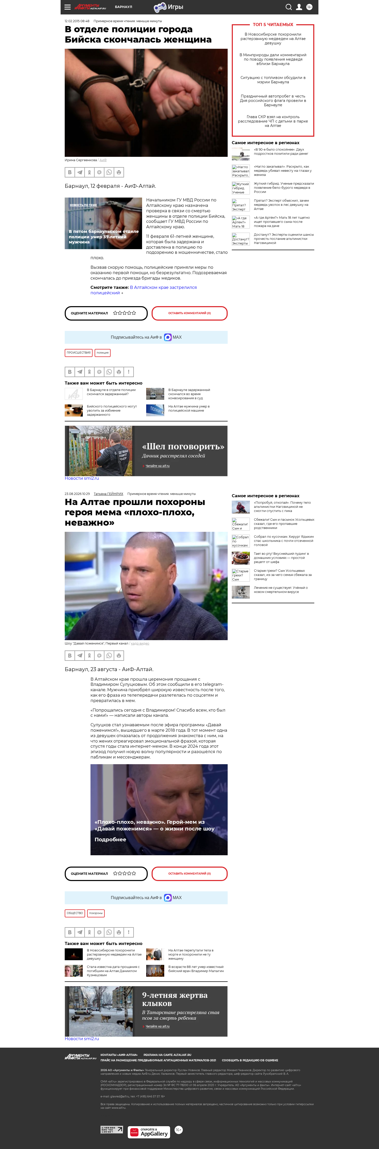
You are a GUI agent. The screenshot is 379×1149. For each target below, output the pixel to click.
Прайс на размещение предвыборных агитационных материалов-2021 (158, 1060)
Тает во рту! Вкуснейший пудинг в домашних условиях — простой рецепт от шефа (281, 558)
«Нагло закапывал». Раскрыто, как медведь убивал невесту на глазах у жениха (283, 171)
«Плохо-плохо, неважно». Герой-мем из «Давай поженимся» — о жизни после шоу (155, 825)
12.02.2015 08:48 (77, 21)
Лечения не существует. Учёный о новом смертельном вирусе (281, 590)
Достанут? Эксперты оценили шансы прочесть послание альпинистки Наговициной (284, 239)
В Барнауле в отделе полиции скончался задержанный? (111, 392)
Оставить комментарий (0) (189, 313)
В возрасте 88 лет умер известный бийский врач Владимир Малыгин (196, 969)
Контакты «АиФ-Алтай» (119, 1055)
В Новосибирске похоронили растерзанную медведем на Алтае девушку (273, 38)
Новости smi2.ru (82, 478)
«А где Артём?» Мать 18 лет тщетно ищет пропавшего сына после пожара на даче (282, 222)
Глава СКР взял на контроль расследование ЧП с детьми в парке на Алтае (273, 121)
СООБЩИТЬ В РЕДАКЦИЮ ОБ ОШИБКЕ (250, 1060)
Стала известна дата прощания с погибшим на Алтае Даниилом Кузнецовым (113, 971)
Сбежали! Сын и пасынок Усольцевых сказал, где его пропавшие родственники (284, 524)
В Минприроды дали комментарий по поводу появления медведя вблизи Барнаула (273, 59)
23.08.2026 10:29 (77, 494)
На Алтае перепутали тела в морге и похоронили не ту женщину (190, 954)
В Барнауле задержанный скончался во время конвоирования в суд (189, 394)
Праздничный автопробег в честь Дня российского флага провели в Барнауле (273, 100)
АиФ (103, 160)
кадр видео (140, 643)
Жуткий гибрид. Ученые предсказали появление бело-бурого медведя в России (284, 188)
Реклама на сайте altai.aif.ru (167, 1055)
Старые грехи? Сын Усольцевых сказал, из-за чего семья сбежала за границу (283, 575)
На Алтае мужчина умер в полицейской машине (189, 408)
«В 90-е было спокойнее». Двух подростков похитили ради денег (281, 152)
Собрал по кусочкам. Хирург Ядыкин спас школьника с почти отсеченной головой (284, 541)
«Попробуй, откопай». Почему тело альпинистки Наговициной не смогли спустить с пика (282, 507)
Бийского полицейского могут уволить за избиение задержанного (112, 410)
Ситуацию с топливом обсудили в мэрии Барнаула (273, 80)
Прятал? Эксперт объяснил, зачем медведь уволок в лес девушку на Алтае (281, 205)
